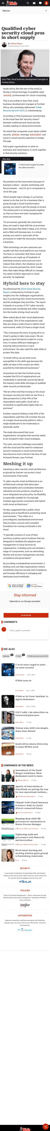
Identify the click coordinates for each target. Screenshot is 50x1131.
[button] (3, 3)
